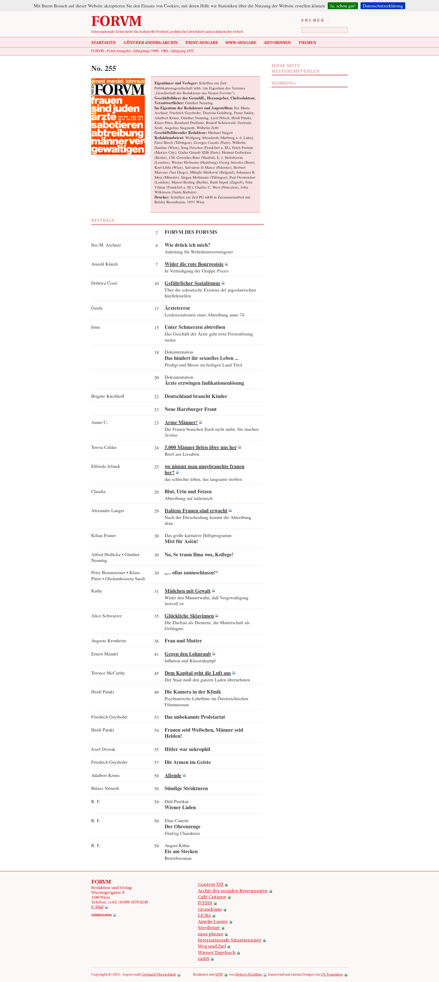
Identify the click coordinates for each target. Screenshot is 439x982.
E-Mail (97, 907)
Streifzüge (209, 928)
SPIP (219, 975)
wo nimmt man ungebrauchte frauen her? (204, 469)
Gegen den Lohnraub (188, 653)
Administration (101, 915)
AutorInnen (277, 43)
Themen (307, 43)
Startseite (103, 43)
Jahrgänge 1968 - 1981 (151, 51)
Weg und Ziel (212, 946)
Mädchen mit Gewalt (188, 590)
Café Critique (212, 897)
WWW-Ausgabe (241, 43)
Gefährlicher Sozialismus (192, 283)
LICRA (204, 916)
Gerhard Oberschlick (159, 975)
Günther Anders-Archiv (150, 43)
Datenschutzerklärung (383, 6)
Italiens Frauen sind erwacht (196, 510)
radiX (203, 959)
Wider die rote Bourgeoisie (194, 264)
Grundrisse (210, 910)
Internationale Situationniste (229, 940)
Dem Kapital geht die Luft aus (198, 673)
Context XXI (210, 885)
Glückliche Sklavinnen (189, 615)
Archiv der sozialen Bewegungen (233, 891)
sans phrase (210, 934)
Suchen (313, 20)
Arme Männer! (181, 422)
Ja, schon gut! (343, 6)
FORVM (116, 22)
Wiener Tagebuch (217, 953)
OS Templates (332, 975)
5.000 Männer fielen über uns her (201, 447)
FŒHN (205, 903)
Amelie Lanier (213, 922)
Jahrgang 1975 (182, 51)
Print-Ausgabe (201, 43)
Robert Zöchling (249, 975)
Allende (173, 775)
